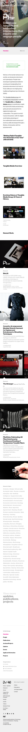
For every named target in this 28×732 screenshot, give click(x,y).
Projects (5, 656)
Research (5, 688)
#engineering (7, 558)
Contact (16, 691)
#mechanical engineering (10, 549)
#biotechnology (8, 554)
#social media (7, 519)
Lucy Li (13, 286)
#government (7, 510)
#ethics (18, 533)
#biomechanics (7, 542)
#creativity (6, 537)
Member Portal (6, 706)
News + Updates (7, 685)
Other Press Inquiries (8, 670)
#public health (12, 551)
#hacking (14, 510)
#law (20, 549)
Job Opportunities (18, 689)
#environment (17, 505)
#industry (15, 561)
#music (15, 517)
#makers (17, 535)
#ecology (20, 503)
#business (21, 561)
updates (8, 596)
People (5, 637)
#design (5, 287)
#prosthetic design (8, 570)
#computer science (9, 535)
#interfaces (6, 526)
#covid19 (5, 577)
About (4, 690)
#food (10, 507)
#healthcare (16, 547)
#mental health (7, 547)
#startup (13, 568)
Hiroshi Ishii (13, 398)
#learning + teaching (9, 514)
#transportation (7, 521)
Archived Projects (8, 643)
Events (5, 649)
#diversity (6, 575)
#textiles (10, 582)
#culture (13, 563)
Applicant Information (9, 652)
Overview (5, 634)
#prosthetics (7, 568)
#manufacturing (12, 457)
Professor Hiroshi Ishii (11, 99)
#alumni (5, 551)
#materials (14, 556)
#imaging (18, 524)
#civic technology (18, 498)
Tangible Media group (12, 97)
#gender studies (14, 575)
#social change (16, 558)
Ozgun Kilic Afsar (7, 346)
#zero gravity (11, 565)
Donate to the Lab (7, 724)
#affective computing (9, 533)
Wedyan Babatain (7, 286)
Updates (5, 646)
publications (10, 599)
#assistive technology (9, 579)
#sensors (13, 524)
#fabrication (6, 563)
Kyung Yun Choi (6, 398)
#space (12, 537)
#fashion (5, 507)
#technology (16, 542)
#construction (18, 500)
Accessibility (6, 723)
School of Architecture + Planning (10, 720)
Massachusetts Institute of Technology (11, 719)
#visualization (7, 544)
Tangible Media (7, 285)
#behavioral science (14, 531)
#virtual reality (19, 489)
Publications (6, 640)
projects (8, 601)
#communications (8, 500)
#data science (15, 572)
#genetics (16, 507)
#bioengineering (8, 498)
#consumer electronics (10, 503)
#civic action (20, 568)
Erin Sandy (5, 664)
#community (6, 540)
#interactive (21, 400)
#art (21, 287)
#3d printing (14, 526)
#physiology (19, 565)
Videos (4, 703)
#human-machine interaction (11, 512)
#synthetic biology (17, 519)
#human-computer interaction (13, 287)
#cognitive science (17, 544)
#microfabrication (14, 577)
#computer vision (8, 491)
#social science (13, 528)
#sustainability (7, 561)
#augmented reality (16, 496)
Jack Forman (6, 456)
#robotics (6, 489)
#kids (22, 512)
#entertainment (7, 505)
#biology (13, 540)
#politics (20, 517)
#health (20, 510)
